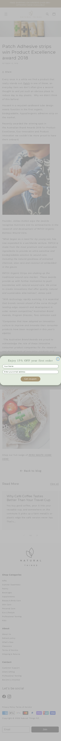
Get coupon (30, 379)
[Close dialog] (58, 359)
